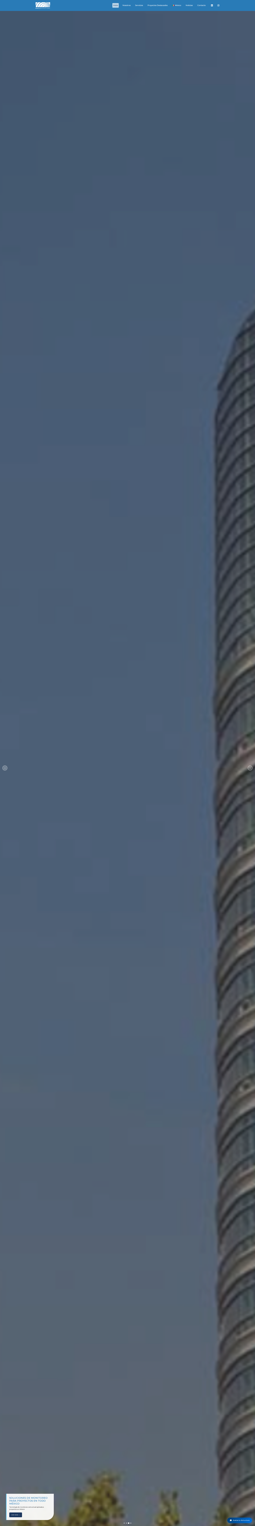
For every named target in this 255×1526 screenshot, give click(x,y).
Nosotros (127, 5)
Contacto (201, 5)
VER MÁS (156, 1515)
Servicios (139, 5)
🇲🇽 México (176, 5)
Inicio (115, 5)
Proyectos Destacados (158, 5)
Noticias (189, 5)
